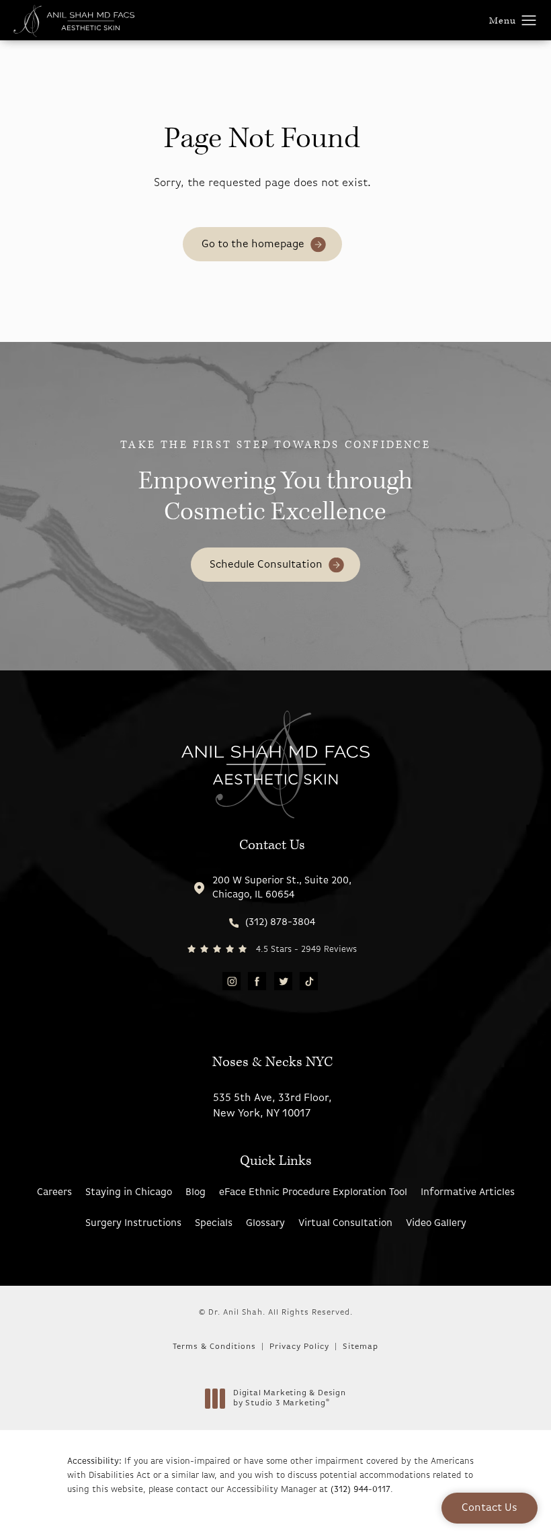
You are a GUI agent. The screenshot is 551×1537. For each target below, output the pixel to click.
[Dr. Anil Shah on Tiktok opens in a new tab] (309, 981)
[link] (272, 923)
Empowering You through (275, 483)
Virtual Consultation (345, 1224)
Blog (195, 1193)
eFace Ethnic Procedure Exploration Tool (313, 1193)
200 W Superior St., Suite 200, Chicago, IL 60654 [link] (281, 888)
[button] (529, 20)
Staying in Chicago (128, 1193)
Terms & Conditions (214, 1347)
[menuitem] (231, 981)
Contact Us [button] (489, 1508)
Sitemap (360, 1347)
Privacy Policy (299, 1347)
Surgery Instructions (133, 1224)
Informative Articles (468, 1193)
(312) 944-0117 (360, 1489)
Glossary (265, 1224)
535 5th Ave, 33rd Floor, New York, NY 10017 (272, 1105)
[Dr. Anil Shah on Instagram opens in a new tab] (231, 981)
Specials (213, 1224)
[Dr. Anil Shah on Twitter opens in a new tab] (282, 981)
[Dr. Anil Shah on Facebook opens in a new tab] (257, 981)
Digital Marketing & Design (289, 1399)
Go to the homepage (253, 244)
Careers (54, 1193)
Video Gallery (436, 1224)
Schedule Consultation (266, 565)
